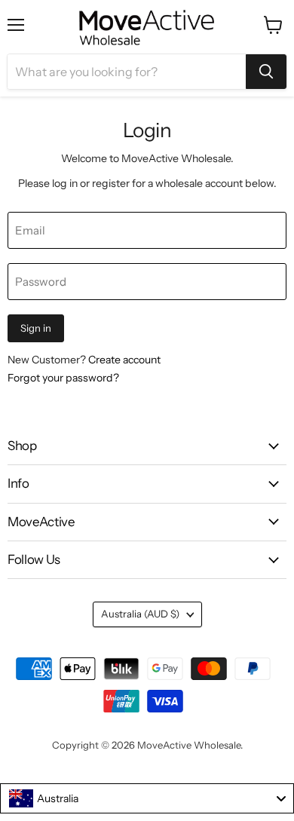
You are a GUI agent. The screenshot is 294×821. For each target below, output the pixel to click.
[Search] (266, 71)
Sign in (35, 328)
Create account (124, 359)
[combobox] (147, 798)
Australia (140, 614)
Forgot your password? (63, 377)
